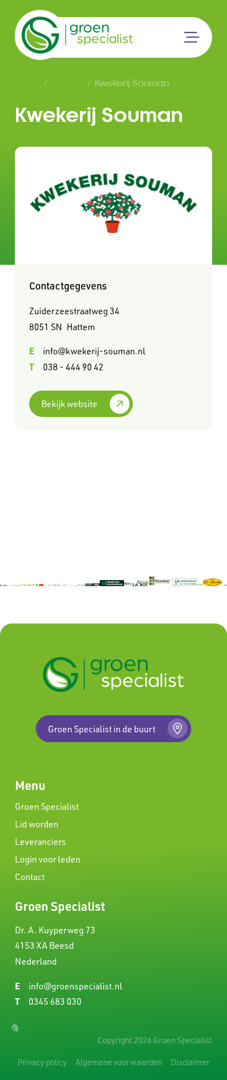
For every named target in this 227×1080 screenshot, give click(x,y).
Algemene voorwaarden (118, 1062)
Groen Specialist (47, 806)
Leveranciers (40, 841)
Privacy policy (42, 1062)
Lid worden (36, 824)
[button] (191, 37)
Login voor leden (47, 859)
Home (27, 82)
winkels (67, 82)
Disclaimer (190, 1062)
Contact (30, 876)
